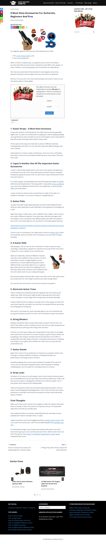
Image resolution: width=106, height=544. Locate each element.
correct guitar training (23, 56)
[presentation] (23, 471)
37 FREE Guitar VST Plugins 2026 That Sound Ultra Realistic (50, 484)
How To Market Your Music (17, 525)
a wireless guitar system (52, 420)
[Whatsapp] (20, 27)
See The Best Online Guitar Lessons (20, 530)
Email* (49, 107)
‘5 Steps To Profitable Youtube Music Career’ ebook (43, 434)
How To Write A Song (15, 516)
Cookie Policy (76, 517)
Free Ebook (79, 3)
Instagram (32, 508)
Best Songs (88, 3)
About (95, 3)
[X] (17, 27)
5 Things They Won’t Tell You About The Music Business (54, 447)
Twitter (25, 508)
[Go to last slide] (12, 479)
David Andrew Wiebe (17, 20)
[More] (23, 27)
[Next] (63, 479)
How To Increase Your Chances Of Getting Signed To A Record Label (19, 447)
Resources (85, 512)
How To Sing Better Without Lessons (20, 523)
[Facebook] (12, 27)
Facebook (18, 508)
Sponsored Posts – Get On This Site (54, 3)
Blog (70, 508)
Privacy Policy (87, 517)
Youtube (11, 508)
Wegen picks (55, 232)
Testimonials (78, 508)
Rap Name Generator (84, 510)
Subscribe (49, 113)
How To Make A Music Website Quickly (21, 527)
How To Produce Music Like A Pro (19, 520)
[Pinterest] (14, 27)
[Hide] (0, 23)
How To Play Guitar (14, 518)
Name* (49, 101)
